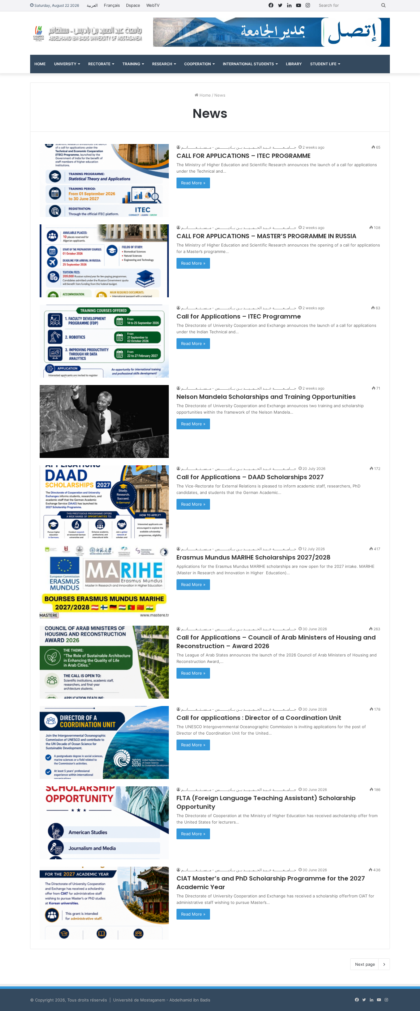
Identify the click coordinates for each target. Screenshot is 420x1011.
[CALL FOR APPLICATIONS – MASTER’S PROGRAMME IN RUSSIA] (104, 260)
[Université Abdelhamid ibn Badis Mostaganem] (87, 33)
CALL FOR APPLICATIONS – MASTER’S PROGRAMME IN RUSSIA (266, 236)
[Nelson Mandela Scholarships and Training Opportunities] (104, 421)
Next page (365, 964)
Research (162, 64)
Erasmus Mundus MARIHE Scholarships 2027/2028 (253, 557)
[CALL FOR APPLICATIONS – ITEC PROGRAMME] (104, 180)
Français (112, 5)
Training (131, 64)
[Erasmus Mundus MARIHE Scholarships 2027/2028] (104, 582)
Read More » (193, 182)
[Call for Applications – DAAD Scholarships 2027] (104, 501)
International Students (248, 64)
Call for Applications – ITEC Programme (238, 316)
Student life (323, 64)
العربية (92, 5)
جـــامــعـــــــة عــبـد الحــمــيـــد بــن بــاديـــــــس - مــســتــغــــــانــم (238, 147)
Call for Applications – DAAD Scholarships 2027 (250, 477)
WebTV (153, 5)
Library (294, 64)
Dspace (133, 5)
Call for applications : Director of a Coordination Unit (258, 717)
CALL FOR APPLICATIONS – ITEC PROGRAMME (243, 155)
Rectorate (99, 64)
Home (40, 64)
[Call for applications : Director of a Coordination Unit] (104, 742)
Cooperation (197, 64)
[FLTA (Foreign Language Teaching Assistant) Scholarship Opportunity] (104, 822)
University (65, 64)
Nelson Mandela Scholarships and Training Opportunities (266, 396)
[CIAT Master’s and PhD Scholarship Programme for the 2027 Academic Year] (104, 903)
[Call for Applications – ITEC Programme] (104, 341)
